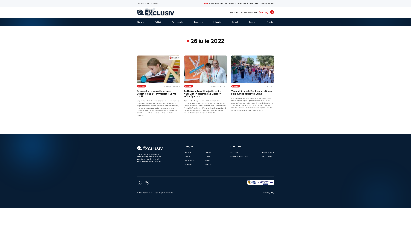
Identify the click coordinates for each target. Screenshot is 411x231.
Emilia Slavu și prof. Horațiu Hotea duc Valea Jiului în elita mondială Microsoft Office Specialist (202, 94)
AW (272, 193)
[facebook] (261, 12)
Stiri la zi (176, 86)
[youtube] (266, 12)
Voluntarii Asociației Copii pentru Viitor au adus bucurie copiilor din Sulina (251, 92)
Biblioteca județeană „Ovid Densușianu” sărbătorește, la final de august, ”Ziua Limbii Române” (239, 3)
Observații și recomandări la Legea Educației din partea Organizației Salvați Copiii (156, 94)
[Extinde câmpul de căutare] (272, 12)
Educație (167, 86)
